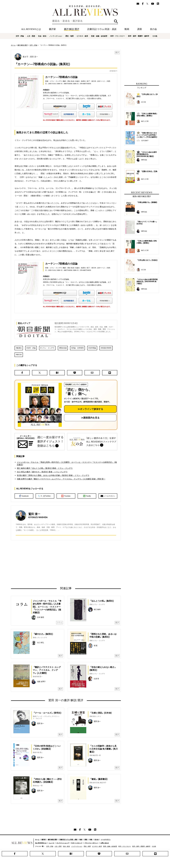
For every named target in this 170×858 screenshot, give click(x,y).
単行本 (19, 355)
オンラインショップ (62, 843)
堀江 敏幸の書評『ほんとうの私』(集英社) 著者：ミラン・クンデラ (45, 468)
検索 (116, 21)
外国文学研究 (106, 348)
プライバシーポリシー (91, 843)
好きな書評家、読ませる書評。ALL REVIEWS (85, 10)
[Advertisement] (43, 563)
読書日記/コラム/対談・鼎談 (101, 29)
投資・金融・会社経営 (99, 36)
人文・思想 (31, 36)
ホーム (13, 45)
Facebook (25, 496)
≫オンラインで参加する (90, 409)
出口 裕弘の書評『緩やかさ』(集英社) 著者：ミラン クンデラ (42, 472)
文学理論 (93, 348)
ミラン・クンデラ (47, 348)
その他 (154, 36)
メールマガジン (109, 496)
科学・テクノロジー (117, 36)
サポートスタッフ (76, 843)
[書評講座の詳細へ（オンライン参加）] (40, 405)
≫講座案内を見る (90, 417)
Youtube (67, 496)
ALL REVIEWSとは (31, 29)
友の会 (153, 29)
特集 (91, 839)
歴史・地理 (69, 36)
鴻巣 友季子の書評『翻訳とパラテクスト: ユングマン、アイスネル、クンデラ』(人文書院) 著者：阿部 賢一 (61, 479)
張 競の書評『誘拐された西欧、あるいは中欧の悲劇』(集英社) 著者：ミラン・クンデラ (53, 475)
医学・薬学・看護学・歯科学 (138, 36)
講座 (139, 29)
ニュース (51, 843)
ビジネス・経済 (82, 36)
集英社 (19, 348)
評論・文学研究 (78, 348)
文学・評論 (20, 36)
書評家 (52, 29)
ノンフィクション (55, 36)
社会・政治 (42, 36)
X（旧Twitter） (46, 496)
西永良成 (63, 348)
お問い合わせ (104, 843)
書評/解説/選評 (71, 29)
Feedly (88, 496)
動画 (127, 29)
